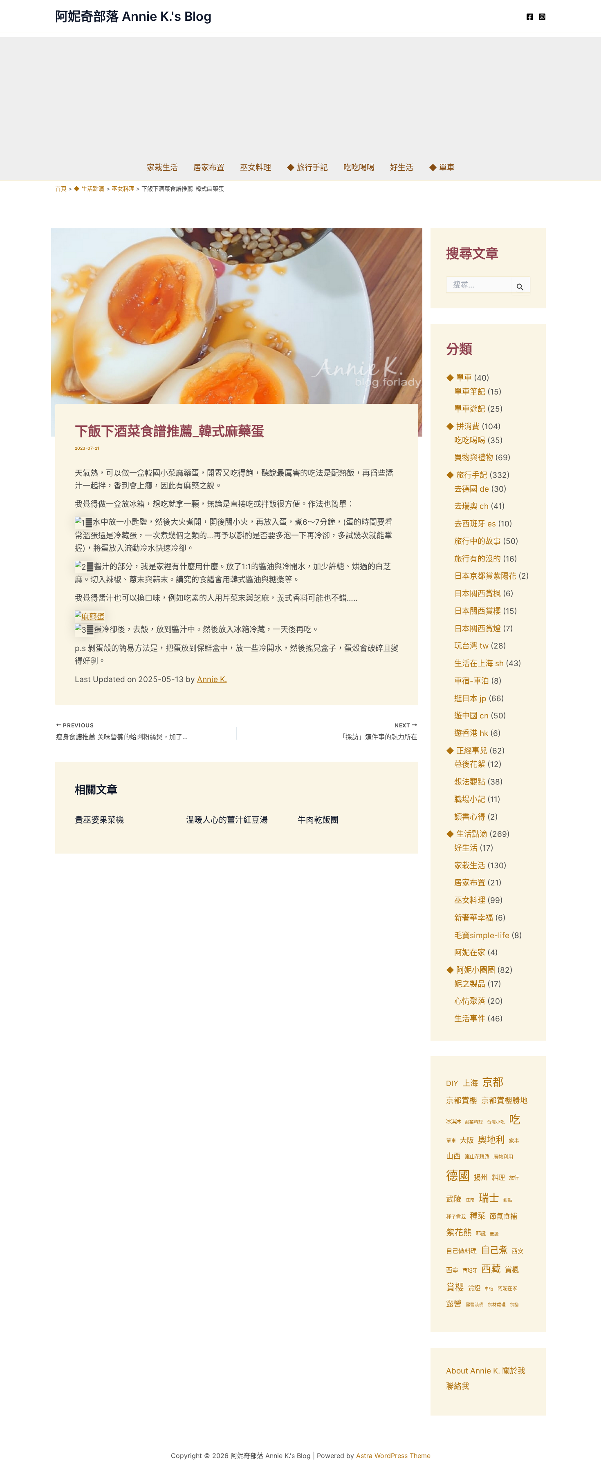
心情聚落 (469, 1001)
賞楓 (512, 1270)
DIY (452, 1083)
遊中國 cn (471, 715)
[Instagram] (542, 16)
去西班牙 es (475, 523)
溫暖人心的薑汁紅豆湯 (227, 820)
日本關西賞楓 (477, 593)
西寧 (452, 1270)
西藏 (491, 1269)
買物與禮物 (473, 457)
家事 (514, 1141)
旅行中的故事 (477, 541)
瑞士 (489, 1198)
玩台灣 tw (471, 646)
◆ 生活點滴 (466, 834)
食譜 (514, 1304)
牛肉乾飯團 (318, 820)
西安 (517, 1251)
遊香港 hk (471, 733)
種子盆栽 (456, 1217)
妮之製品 (469, 984)
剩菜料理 (474, 1122)
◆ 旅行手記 (307, 167)
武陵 (454, 1199)
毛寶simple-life (481, 935)
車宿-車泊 (471, 681)
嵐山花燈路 (477, 1157)
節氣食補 (503, 1216)
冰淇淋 (453, 1122)
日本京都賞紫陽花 (485, 576)
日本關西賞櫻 (477, 611)
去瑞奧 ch (471, 506)
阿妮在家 (469, 952)
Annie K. (212, 679)
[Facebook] (530, 16)
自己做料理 (461, 1251)
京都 (492, 1082)
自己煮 (494, 1249)
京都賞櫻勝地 (504, 1100)
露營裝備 (475, 1304)
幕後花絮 (469, 764)
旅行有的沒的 (477, 559)
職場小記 (469, 799)
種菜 (477, 1216)
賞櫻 (455, 1287)
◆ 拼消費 (463, 426)
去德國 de (471, 489)
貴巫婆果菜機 (99, 820)
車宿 (488, 1288)
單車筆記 (469, 392)
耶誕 (481, 1234)
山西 (453, 1156)
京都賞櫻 (461, 1100)
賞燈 (474, 1288)
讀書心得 (469, 817)
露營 (454, 1303)
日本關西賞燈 (477, 628)
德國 (458, 1175)
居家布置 (208, 167)
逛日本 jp (470, 698)
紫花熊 (459, 1232)
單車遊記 (469, 409)
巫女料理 (255, 167)
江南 (470, 1200)
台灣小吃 (496, 1122)
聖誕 (494, 1234)
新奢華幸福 (473, 918)
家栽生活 (162, 167)
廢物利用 (503, 1157)
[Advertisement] (300, 94)
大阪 (467, 1140)
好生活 (401, 167)
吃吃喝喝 (359, 167)
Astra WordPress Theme (393, 1455)
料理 (498, 1177)
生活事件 (469, 1018)
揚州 (481, 1177)
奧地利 (491, 1139)
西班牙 (469, 1270)
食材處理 (497, 1304)
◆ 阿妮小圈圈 (470, 970)
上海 (470, 1083)
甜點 (507, 1200)
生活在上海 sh (479, 663)
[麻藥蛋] (90, 616)
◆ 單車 (442, 167)
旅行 (514, 1178)
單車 (451, 1141)
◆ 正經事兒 (466, 751)
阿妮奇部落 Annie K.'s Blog (133, 16)
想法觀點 (469, 782)
